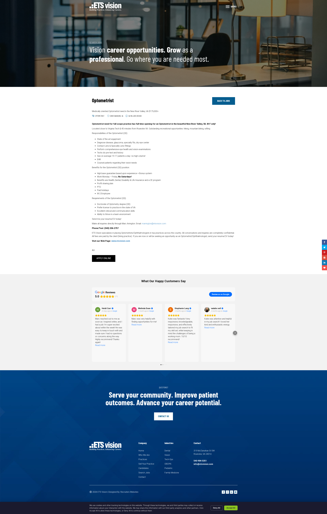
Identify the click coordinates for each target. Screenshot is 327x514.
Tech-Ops (169, 459)
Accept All (230, 508)
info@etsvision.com (203, 464)
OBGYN (168, 464)
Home (141, 450)
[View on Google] (97, 309)
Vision (167, 455)
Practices (142, 459)
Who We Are (144, 455)
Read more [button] (100, 324)
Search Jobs (144, 472)
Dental (167, 450)
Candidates (143, 468)
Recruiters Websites (129, 492)
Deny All (216, 508)
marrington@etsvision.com (154, 223)
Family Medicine (172, 472)
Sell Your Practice (146, 464)
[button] (228, 6)
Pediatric (168, 468)
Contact (142, 477)
